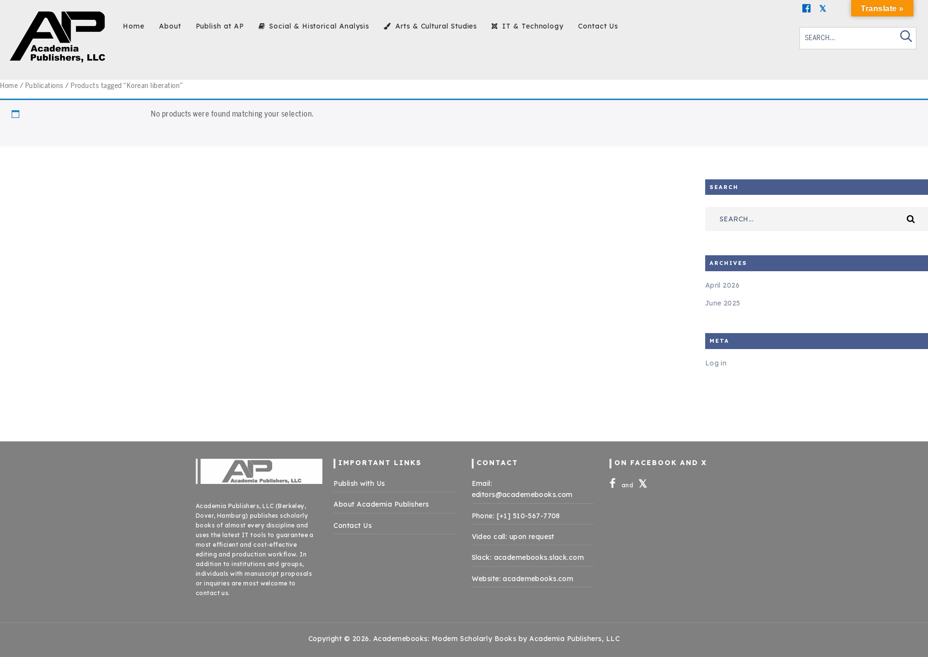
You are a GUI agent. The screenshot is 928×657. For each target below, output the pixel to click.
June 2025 (722, 303)
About (170, 26)
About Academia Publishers (381, 504)
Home (134, 26)
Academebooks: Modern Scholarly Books (444, 638)
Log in (716, 363)
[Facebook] (806, 8)
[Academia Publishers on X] (642, 485)
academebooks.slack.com (539, 557)
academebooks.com (538, 578)
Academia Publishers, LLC (235, 506)
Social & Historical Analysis (318, 26)
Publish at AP (220, 26)
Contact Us (598, 26)
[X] (823, 8)
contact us (212, 593)
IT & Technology (532, 26)
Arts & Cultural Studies (435, 26)
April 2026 (722, 285)
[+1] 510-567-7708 (528, 515)
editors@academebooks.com (522, 494)
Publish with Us (359, 483)
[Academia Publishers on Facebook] (613, 485)
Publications (44, 85)
